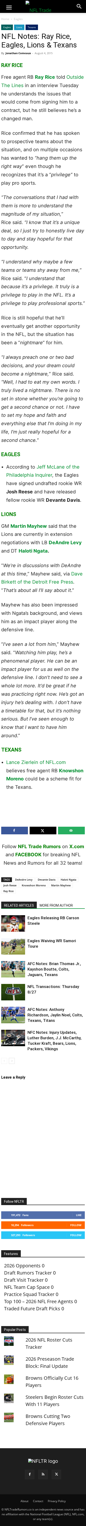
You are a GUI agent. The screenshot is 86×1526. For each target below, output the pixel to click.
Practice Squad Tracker (29, 1294)
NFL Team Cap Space (27, 1287)
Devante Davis (46, 879)
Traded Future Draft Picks (32, 1308)
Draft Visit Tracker (24, 1280)
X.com (76, 846)
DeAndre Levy (65, 542)
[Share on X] (43, 830)
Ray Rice (45, 77)
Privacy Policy (57, 1501)
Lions (19, 27)
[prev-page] (4, 1061)
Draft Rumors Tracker (28, 1273)
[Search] (79, 6)
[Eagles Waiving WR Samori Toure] (13, 946)
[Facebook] (29, 1474)
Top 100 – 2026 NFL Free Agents (38, 1301)
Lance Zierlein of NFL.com (36, 762)
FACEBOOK (28, 854)
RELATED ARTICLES (19, 905)
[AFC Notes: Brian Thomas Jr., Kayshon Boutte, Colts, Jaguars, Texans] (13, 969)
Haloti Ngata (33, 551)
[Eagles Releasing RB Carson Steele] (13, 923)
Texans (32, 27)
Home (5, 19)
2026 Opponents (22, 1265)
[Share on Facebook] (14, 830)
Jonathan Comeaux (18, 53)
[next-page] (12, 1061)
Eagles (18, 19)
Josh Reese (9, 885)
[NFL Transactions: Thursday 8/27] (13, 992)
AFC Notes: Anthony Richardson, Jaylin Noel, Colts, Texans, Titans (55, 1015)
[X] (56, 1474)
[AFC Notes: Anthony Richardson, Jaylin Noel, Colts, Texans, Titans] (13, 1015)
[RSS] (43, 1474)
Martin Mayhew (29, 526)
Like (78, 1215)
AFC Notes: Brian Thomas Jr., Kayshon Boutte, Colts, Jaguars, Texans (54, 969)
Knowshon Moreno (34, 885)
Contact (38, 1501)
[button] (8, 7)
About (24, 1501)
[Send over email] (71, 830)
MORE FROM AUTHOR (56, 905)
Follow (75, 1225)
